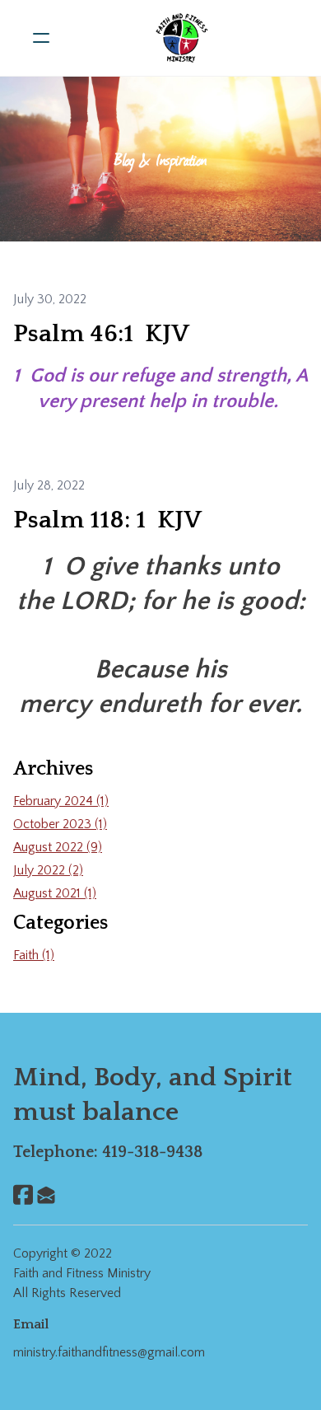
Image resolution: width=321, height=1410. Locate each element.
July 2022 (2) (48, 870)
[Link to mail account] (46, 1194)
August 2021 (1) (54, 893)
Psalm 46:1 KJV (101, 334)
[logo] (182, 38)
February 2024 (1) (61, 801)
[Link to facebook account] (23, 1194)
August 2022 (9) (57, 847)
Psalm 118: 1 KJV (107, 520)
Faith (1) (33, 955)
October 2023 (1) (60, 824)
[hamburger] (41, 38)
